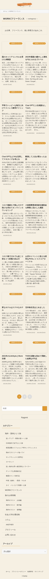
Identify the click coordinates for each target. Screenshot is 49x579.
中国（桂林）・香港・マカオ (16, 480)
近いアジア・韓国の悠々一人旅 (17, 438)
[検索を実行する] (44, 408)
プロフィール (10, 530)
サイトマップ (39, 571)
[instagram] (24, 567)
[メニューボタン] (5, 4)
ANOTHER (9, 525)
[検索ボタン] (44, 4)
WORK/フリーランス (13, 490)
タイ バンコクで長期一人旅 (16, 485)
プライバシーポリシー (19, 571)
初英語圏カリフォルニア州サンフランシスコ (21, 448)
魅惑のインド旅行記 (13, 476)
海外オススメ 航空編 (13, 505)
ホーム (8, 571)
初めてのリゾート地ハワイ (15, 452)
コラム (7, 520)
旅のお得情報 (10, 495)
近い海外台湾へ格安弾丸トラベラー (18, 466)
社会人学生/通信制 (12, 515)
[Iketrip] (24, 4)
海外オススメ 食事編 (13, 510)
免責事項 (30, 571)
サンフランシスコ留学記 (14, 457)
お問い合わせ (10, 535)
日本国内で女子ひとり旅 (14, 443)
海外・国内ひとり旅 (13, 433)
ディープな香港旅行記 (13, 471)
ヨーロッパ (10, 462)
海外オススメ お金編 (13, 500)
